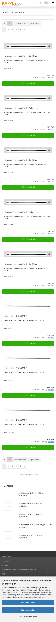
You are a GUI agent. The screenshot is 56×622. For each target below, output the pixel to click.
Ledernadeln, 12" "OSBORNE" (15, 368)
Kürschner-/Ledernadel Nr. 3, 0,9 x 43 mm (20, 160)
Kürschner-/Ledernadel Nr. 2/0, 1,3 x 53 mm (21, 108)
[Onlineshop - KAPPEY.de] (10, 3)
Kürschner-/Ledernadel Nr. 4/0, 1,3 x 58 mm (21, 212)
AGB (3, 574)
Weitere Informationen (28, 617)
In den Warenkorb (28, 83)
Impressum (6, 561)
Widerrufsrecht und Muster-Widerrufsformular (19, 570)
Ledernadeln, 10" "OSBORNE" (15, 316)
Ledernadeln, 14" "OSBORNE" (15, 420)
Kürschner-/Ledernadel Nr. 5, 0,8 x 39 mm (20, 264)
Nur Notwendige (28, 610)
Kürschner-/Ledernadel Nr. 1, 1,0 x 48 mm (20, 56)
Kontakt (5, 565)
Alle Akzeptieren (28, 602)
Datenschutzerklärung (36, 597)
